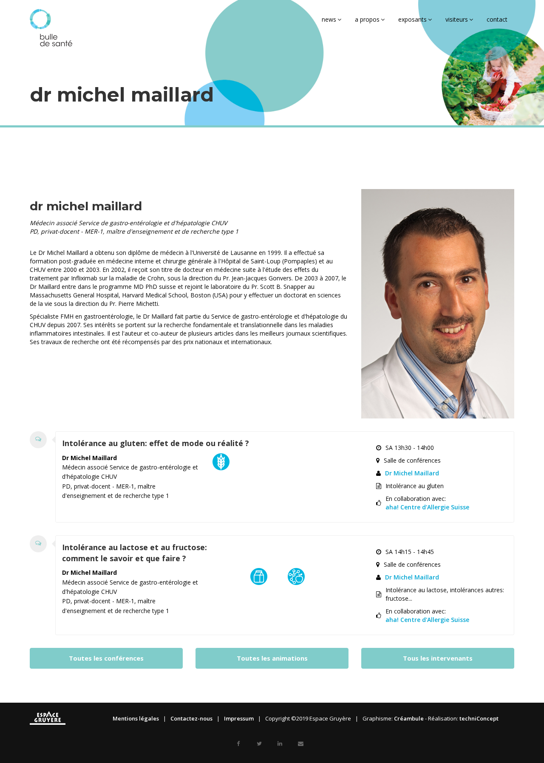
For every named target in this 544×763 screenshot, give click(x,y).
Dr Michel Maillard (412, 473)
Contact (497, 19)
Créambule (409, 718)
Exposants (412, 19)
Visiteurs (456, 19)
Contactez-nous (191, 718)
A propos (367, 19)
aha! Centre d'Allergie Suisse (427, 507)
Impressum (239, 718)
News (329, 19)
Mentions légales (136, 718)
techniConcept (479, 718)
